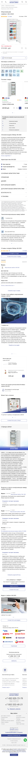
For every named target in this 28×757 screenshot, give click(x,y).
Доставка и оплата (5, 715)
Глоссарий (18, 715)
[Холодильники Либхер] (14, 2)
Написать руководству (14, 735)
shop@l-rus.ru (14, 729)
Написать (14, 660)
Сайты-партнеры (20, 723)
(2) (20, 100)
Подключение (4, 717)
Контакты (18, 722)
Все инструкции (8, 57)
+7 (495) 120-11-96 (14, 656)
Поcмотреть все (14, 589)
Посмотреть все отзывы (14, 256)
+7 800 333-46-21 (14, 704)
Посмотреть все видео (14, 620)
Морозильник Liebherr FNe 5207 (17, 511)
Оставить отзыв (14, 253)
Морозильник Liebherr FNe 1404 (18, 494)
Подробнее (14, 646)
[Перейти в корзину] (26, 2)
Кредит (3, 719)
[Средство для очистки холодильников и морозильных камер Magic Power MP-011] (5, 372)
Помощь (18, 719)
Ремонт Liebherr (5, 722)
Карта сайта (14, 742)
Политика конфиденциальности (14, 738)
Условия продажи (14, 740)
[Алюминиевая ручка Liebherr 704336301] (5, 364)
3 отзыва (10, 16)
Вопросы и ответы (20, 717)
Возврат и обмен (20, 720)
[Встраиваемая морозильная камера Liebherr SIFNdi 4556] (12, 89)
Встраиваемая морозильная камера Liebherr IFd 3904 (13, 531)
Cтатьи (3, 723)
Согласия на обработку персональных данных (17, 752)
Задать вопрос (14, 586)
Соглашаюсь (14, 754)
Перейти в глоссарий (14, 345)
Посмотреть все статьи (14, 420)
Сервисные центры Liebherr (7, 720)
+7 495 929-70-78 (14, 698)
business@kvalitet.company (14, 732)
